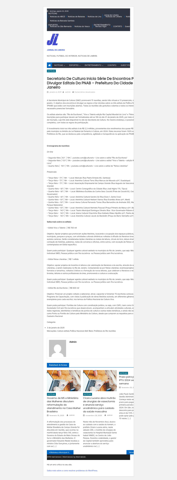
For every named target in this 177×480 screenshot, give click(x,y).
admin (67, 92)
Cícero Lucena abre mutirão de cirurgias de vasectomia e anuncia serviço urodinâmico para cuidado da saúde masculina (99, 404)
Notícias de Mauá (133, 16)
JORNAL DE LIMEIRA (56, 50)
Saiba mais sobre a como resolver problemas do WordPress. (72, 470)
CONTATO (117, 26)
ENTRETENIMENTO (102, 25)
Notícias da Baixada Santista (62, 21)
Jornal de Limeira (111, 15)
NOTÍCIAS (52, 13)
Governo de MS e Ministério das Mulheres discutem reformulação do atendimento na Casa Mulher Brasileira (64, 404)
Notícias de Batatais (76, 16)
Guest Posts (130, 26)
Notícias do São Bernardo (61, 26)
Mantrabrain (81, 457)
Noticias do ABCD (57, 16)
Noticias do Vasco (82, 26)
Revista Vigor (101, 26)
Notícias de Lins (94, 16)
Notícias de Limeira (114, 16)
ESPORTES (53, 25)
